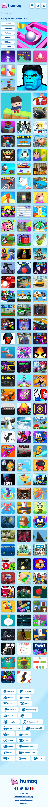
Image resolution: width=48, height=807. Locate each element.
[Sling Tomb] (8, 155)
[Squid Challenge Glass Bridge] (24, 536)
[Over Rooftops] (8, 634)
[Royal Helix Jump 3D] (8, 423)
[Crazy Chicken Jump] (24, 183)
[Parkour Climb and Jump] (40, 395)
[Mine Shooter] (24, 127)
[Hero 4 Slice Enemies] (24, 409)
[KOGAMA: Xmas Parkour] (40, 99)
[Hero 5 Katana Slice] (8, 592)
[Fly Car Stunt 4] (40, 324)
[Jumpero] (40, 493)
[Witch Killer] (8, 522)
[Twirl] (40, 649)
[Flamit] (40, 352)
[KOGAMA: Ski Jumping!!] (40, 127)
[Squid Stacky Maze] (40, 620)
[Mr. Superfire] (40, 254)
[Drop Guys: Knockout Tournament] (40, 197)
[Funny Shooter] (8, 338)
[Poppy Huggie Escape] (8, 479)
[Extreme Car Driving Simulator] (40, 282)
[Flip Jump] (24, 465)
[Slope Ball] (8, 324)
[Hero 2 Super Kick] (32, 77)
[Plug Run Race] (24, 663)
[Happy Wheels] (24, 564)
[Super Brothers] (40, 367)
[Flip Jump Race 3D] (8, 493)
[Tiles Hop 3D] (8, 282)
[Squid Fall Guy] (24, 338)
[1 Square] (8, 409)
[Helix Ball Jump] (8, 70)
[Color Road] (24, 268)
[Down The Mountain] (24, 522)
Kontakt (23, 803)
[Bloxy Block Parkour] (8, 564)
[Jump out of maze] (40, 592)
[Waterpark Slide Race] (8, 508)
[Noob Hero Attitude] (40, 381)
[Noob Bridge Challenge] (24, 352)
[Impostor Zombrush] (24, 367)
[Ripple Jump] (8, 56)
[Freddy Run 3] (40, 268)
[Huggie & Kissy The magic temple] (40, 338)
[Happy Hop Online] (8, 226)
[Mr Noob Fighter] (8, 141)
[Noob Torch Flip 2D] (40, 155)
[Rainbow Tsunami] (8, 296)
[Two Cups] (24, 240)
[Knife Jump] (40, 240)
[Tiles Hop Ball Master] (8, 352)
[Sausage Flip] (8, 663)
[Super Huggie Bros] (40, 479)
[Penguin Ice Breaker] (24, 155)
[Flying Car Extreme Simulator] (40, 141)
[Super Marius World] (24, 437)
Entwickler (23, 793)
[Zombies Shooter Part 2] (40, 578)
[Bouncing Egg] (40, 56)
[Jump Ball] (40, 211)
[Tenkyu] (32, 35)
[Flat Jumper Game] (40, 663)
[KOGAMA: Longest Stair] (40, 536)
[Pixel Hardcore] (40, 606)
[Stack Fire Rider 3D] (24, 226)
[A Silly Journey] (40, 564)
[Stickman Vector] (8, 268)
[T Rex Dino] (8, 437)
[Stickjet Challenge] (24, 677)
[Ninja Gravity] (8, 649)
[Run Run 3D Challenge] (8, 84)
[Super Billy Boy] (24, 141)
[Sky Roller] (24, 381)
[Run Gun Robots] (8, 395)
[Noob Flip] (24, 282)
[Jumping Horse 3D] (24, 634)
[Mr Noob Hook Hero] (8, 183)
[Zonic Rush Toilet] (24, 395)
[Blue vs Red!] (40, 310)
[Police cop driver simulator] (40, 113)
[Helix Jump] (40, 634)
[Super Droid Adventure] (40, 296)
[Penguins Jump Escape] (8, 169)
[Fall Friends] (24, 479)
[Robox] (8, 381)
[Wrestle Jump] (8, 606)
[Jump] (40, 409)
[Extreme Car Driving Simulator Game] (40, 183)
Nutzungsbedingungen (23, 800)
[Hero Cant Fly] (16, 106)
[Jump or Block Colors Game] (24, 649)
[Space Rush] (8, 367)
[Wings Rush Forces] (40, 522)
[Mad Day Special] (24, 550)
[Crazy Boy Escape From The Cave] (24, 493)
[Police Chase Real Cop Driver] (24, 310)
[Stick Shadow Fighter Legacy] (24, 324)
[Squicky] (40, 169)
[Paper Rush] (24, 211)
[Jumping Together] (40, 550)
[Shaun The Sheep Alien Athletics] (8, 536)
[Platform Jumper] (24, 606)
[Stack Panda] (40, 508)
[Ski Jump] (24, 423)
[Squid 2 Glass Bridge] (24, 592)
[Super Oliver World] (24, 296)
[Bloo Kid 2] (8, 310)
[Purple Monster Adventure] (24, 169)
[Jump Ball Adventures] (24, 56)
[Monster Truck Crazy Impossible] (24, 451)
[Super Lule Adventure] (40, 423)
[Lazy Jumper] (24, 578)
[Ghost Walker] (40, 451)
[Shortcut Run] (40, 226)
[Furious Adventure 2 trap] (24, 254)
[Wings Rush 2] (40, 437)
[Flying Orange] (8, 465)
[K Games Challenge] (8, 254)
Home (3, 13)
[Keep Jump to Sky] (8, 127)
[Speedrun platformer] (40, 465)
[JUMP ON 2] (24, 620)
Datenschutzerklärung (23, 797)
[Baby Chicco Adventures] (8, 240)
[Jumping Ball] (8, 620)
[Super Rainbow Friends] (8, 677)
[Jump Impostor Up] (8, 451)
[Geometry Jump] (8, 550)
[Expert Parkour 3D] (8, 197)
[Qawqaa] (24, 197)
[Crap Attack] (8, 578)
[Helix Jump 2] (24, 508)
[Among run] (8, 211)
